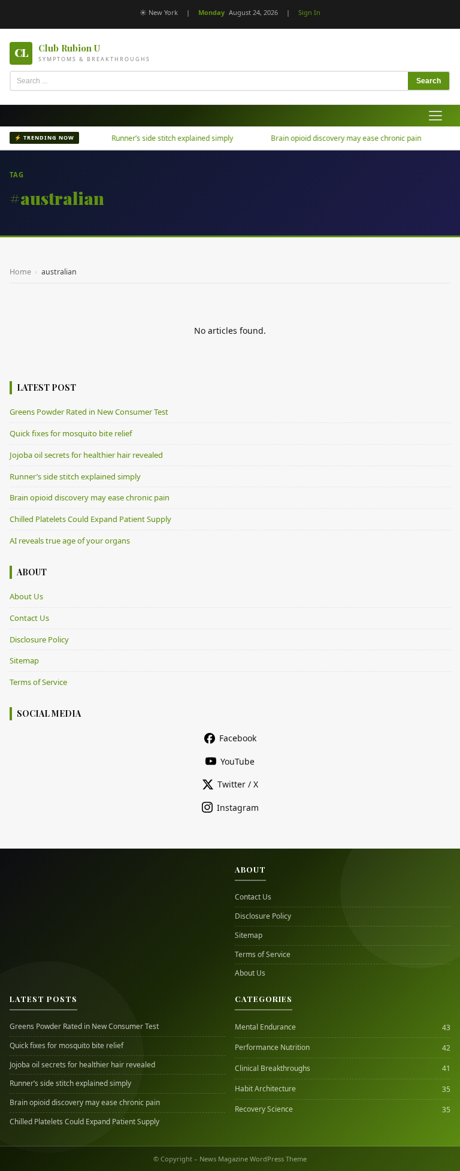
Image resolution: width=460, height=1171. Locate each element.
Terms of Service (38, 682)
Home (20, 272)
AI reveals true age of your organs (70, 540)
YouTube (237, 761)
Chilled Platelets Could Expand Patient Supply (90, 519)
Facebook (237, 738)
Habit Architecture (265, 1089)
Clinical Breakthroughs (272, 1068)
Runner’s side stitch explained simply (157, 138)
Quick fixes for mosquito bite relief (71, 433)
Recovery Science (264, 1109)
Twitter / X (237, 784)
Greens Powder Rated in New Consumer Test (89, 411)
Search (428, 81)
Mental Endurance (265, 1027)
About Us (26, 596)
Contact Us (29, 617)
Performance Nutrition (272, 1047)
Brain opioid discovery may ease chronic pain (331, 138)
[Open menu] (435, 115)
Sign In (309, 12)
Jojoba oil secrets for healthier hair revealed (86, 454)
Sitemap (24, 660)
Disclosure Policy (39, 639)
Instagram (238, 807)
